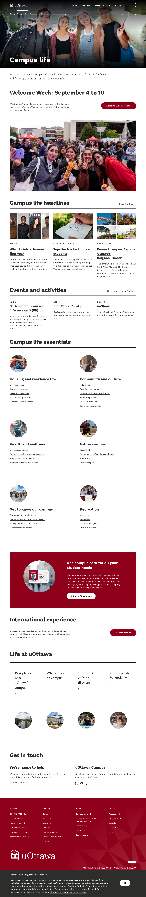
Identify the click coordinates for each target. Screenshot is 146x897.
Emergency (19, 832)
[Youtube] (81, 783)
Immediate (18, 837)
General (16, 818)
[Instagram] (76, 783)
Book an (82, 835)
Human (51, 832)
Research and (53, 837)
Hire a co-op (18, 828)
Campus (82, 814)
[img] (18, 5)
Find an (16, 823)
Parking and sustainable (86, 819)
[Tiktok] (86, 783)
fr (123, 14)
